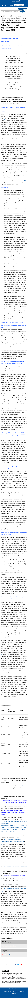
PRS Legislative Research (7, 973)
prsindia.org (16, 991)
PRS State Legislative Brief (9, 946)
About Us (11, 988)
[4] (1, 835)
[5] (1, 844)
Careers (17, 988)
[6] (1, 862)
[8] (1, 878)
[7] (1, 871)
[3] (25, 180)
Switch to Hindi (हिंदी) (16, 1)
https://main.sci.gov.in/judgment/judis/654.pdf (15, 888)
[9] (1, 654)
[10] (23, 785)
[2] (1, 806)
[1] (1, 796)
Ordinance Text (7, 955)
